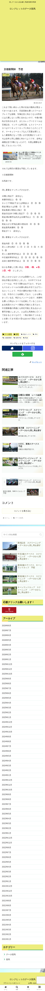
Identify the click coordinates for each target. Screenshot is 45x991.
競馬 (17, 334)
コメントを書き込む (22, 511)
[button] (41, 534)
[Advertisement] (22, 38)
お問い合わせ (33, 983)
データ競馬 (8, 334)
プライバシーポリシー (11, 983)
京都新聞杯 (8, 338)
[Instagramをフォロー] (33, 348)
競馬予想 (18, 338)
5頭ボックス (27, 334)
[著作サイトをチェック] (12, 348)
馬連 (26, 338)
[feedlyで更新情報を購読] (22, 354)
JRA (36, 334)
